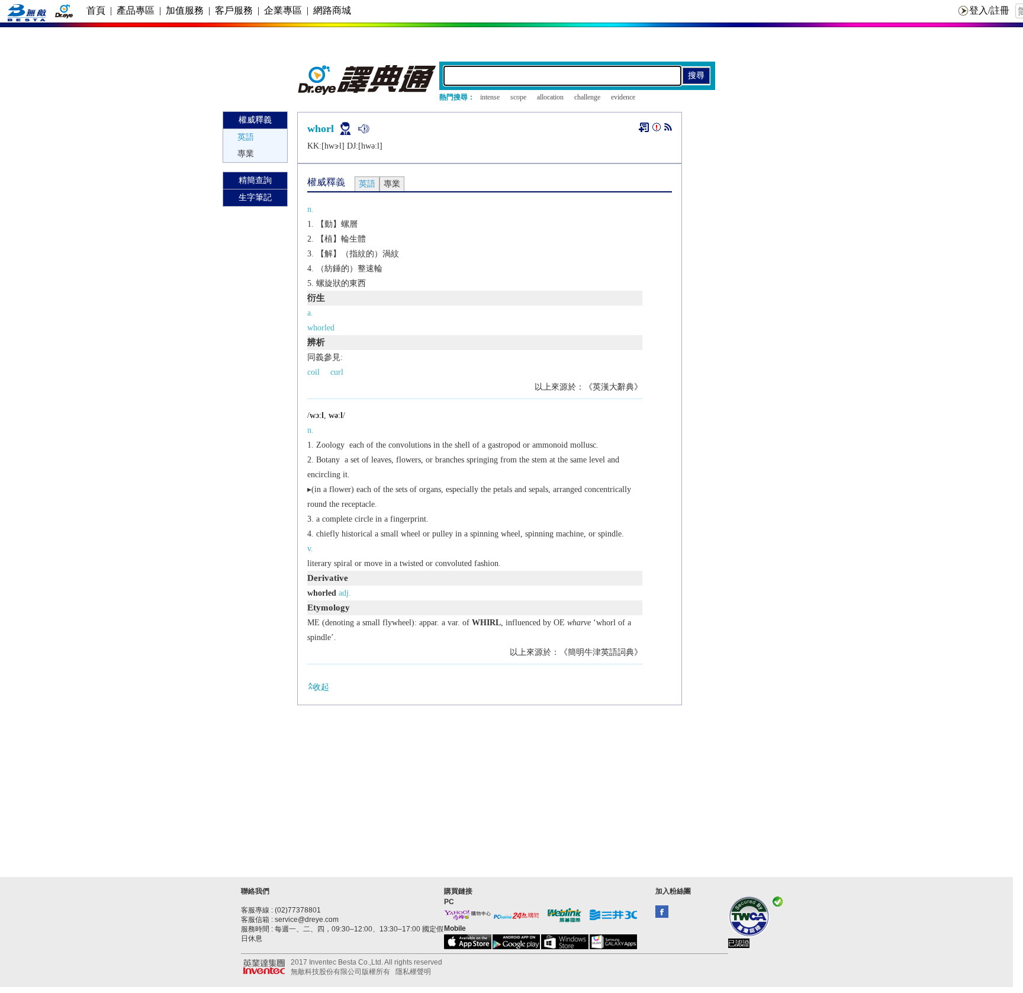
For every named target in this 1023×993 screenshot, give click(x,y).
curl (336, 372)
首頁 (96, 10)
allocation (550, 97)
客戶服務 (234, 10)
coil (313, 372)
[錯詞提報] (656, 129)
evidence (623, 97)
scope (518, 97)
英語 (245, 137)
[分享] (668, 129)
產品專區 (135, 10)
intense (490, 97)
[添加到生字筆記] (644, 127)
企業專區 (283, 10)
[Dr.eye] (367, 92)
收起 (321, 687)
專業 (245, 153)
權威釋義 (255, 119)
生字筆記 (255, 197)
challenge (587, 97)
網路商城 (332, 10)
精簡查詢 (255, 180)
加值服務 (184, 10)
